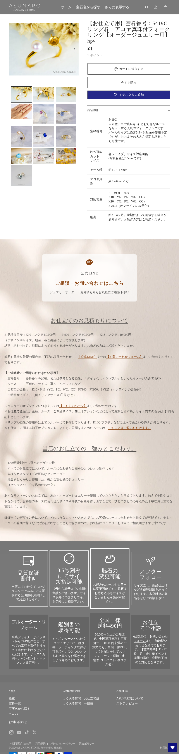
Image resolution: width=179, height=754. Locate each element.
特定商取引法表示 (20, 743)
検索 (12, 698)
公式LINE (139, 636)
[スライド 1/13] (21, 94)
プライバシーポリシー (62, 743)
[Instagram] (11, 732)
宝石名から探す (19, 708)
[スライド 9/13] (66, 136)
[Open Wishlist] (172, 747)
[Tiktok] (26, 732)
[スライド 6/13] (66, 114)
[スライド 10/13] (21, 156)
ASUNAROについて (129, 698)
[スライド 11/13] (43, 156)
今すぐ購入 (128, 82)
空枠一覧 (15, 703)
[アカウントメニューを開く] (156, 7)
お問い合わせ (18, 722)
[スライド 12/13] (66, 156)
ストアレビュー (127, 703)
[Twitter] (34, 732)
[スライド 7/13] (21, 136)
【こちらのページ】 (73, 406)
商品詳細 (92, 110)
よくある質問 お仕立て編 (81, 698)
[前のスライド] (12, 49)
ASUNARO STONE (28, 747)
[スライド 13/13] (21, 175)
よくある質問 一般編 (78, 703)
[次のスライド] (75, 49)
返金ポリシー (86, 743)
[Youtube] (19, 732)
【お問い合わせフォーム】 (124, 356)
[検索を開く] (146, 7)
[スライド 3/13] (66, 94)
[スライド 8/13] (43, 136)
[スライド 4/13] (21, 111)
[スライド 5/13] (43, 114)
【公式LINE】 (87, 356)
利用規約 (40, 743)
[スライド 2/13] (43, 94)
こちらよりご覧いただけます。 (129, 428)
